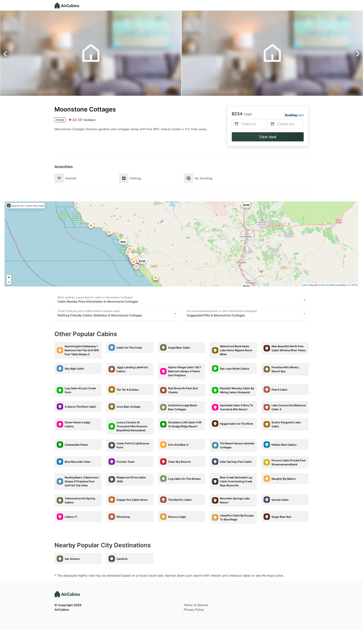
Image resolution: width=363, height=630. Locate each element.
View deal (267, 137)
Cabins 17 (71, 516)
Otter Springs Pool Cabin (236, 461)
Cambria (121, 558)
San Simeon (72, 558)
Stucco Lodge (177, 516)
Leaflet (305, 284)
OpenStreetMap (328, 284)
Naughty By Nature (283, 478)
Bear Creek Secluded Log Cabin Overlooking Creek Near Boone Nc (236, 481)
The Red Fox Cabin (180, 499)
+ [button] (9, 277)
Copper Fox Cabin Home (131, 499)
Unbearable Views (76, 444)
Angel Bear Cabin (179, 347)
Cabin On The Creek (129, 347)
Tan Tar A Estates (127, 389)
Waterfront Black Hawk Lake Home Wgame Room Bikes (236, 350)
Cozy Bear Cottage (128, 406)
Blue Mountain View (77, 461)
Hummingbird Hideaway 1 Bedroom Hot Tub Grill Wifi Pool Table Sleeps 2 (82, 350)
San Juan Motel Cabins (234, 368)
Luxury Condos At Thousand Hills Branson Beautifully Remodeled (131, 426)
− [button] (9, 282)
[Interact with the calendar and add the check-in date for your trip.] (236, 124)
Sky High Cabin (74, 368)
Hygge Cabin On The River (236, 423)
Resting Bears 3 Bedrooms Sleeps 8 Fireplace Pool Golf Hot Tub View (82, 481)
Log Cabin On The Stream (184, 478)
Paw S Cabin (279, 389)
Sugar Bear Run (281, 516)
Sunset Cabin (280, 499)
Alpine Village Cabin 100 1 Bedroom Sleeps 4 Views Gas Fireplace (184, 371)
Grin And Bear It (178, 444)
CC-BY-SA (353, 284)
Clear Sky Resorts (179, 461)
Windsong (123, 516)
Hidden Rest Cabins (284, 444)
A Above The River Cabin (80, 406)
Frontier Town (125, 461)
